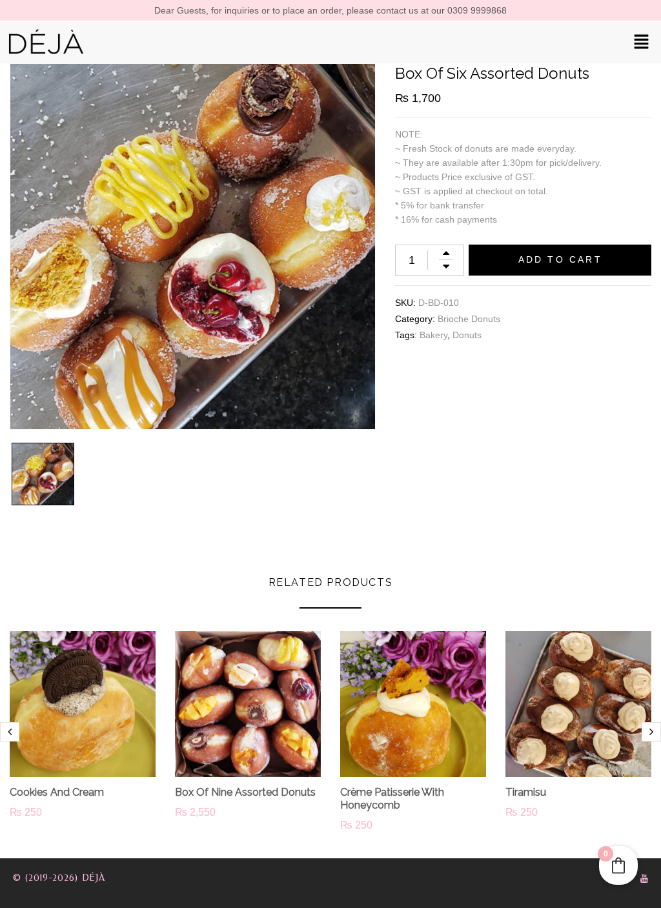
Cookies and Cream (57, 792)
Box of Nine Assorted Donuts (245, 792)
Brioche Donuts (469, 319)
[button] (642, 42)
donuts (467, 335)
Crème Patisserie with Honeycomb (392, 798)
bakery (433, 335)
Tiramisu (525, 792)
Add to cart (560, 259)
